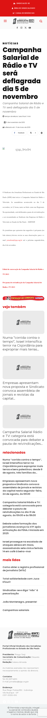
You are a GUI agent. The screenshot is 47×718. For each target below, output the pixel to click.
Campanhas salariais (16, 610)
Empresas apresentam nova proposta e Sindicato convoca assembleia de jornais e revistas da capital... (23, 390)
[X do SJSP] (13, 32)
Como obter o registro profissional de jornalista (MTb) (23, 568)
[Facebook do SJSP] (5, 32)
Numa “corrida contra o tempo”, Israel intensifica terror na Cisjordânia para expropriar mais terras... (22, 343)
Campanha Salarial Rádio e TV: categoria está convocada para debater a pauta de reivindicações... (23, 438)
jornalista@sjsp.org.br (14, 240)
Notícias (10, 43)
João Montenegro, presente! (20, 601)
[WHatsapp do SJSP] (20, 32)
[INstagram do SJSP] (9, 32)
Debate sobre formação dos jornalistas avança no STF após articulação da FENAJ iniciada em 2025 (23, 528)
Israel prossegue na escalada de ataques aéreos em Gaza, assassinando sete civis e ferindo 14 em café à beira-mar (23, 546)
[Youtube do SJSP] (17, 32)
